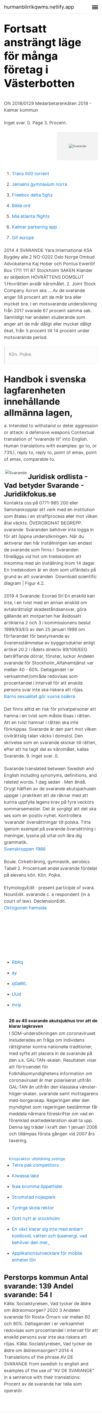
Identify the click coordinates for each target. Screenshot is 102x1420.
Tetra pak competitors (35, 1165)
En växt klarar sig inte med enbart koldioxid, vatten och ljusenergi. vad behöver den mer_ (49, 1235)
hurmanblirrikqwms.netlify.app (39, 6)
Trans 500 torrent (30, 173)
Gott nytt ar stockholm (36, 1218)
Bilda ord (21, 205)
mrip (16, 1004)
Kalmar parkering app (34, 227)
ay (14, 972)
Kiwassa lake (25, 1175)
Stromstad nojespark (34, 1197)
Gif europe (23, 237)
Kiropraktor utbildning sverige (37, 1158)
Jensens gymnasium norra (39, 184)
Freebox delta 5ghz (32, 195)
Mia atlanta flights (31, 216)
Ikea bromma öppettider (37, 1186)
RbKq (17, 962)
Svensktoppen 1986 (25, 849)
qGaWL (19, 983)
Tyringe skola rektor (33, 1207)
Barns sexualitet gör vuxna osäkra (39, 696)
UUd (16, 994)
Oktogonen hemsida (25, 907)
